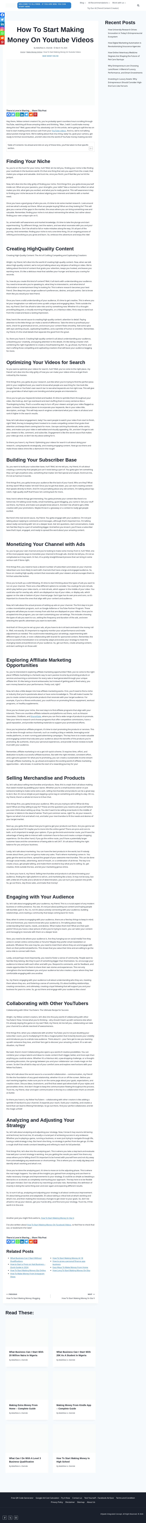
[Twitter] (13, 114)
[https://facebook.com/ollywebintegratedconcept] (5, 1518)
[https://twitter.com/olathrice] (10, 1518)
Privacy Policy (57, 1502)
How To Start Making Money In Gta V (57, 1218)
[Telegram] (26, 114)
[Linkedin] (22, 114)
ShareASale (36, 716)
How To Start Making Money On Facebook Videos (49, 1224)
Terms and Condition (125, 1498)
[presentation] (26, 1332)
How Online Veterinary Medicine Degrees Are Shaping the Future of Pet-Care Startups (124, 56)
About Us (91, 1502)
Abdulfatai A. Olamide (44, 48)
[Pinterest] (35, 114)
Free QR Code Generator (22, 1498)
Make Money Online (50, 56)
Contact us (77, 1498)
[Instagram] (2, 28)
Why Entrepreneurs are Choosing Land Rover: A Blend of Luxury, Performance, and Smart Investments (125, 69)
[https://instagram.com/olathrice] (16, 1518)
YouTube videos (59, 130)
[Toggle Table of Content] (89, 148)
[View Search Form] (138, 5)
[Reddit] (31, 114)
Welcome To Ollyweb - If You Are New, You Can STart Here (42, 5)
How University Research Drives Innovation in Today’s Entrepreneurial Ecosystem (125, 33)
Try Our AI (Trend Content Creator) (103, 8)
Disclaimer (70, 1502)
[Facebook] (9, 114)
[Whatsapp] (18, 114)
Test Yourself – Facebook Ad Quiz (99, 1498)
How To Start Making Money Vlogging (23, 1296)
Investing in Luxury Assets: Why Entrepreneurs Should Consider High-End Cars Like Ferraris (125, 82)
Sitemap (81, 1502)
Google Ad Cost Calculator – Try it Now (53, 1498)
